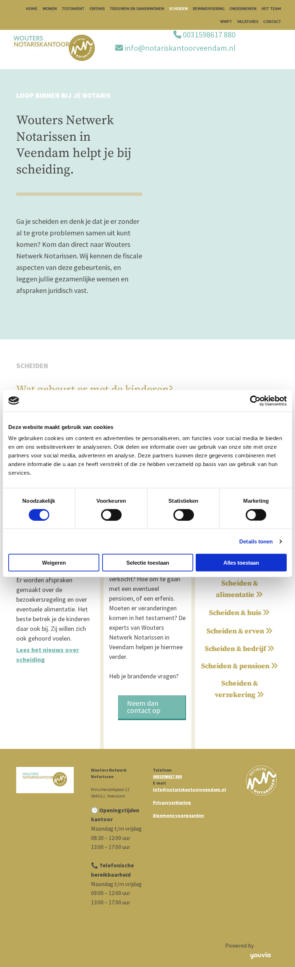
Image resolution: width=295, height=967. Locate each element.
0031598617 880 (209, 35)
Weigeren (54, 563)
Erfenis (97, 8)
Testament (73, 8)
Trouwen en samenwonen (137, 8)
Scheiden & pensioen (239, 666)
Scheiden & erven (239, 631)
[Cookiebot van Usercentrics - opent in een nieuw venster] (255, 400)
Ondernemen (243, 8)
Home (31, 8)
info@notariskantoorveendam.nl (180, 48)
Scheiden (178, 8)
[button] (152, 707)
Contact (272, 21)
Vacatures (247, 21)
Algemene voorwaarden (178, 815)
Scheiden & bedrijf (239, 649)
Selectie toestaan (147, 563)
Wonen (49, 8)
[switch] (111, 514)
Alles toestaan (241, 563)
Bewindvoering (208, 8)
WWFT (226, 21)
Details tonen (256, 541)
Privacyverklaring (172, 802)
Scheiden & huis (239, 613)
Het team (271, 8)
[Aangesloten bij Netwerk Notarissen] (261, 780)
